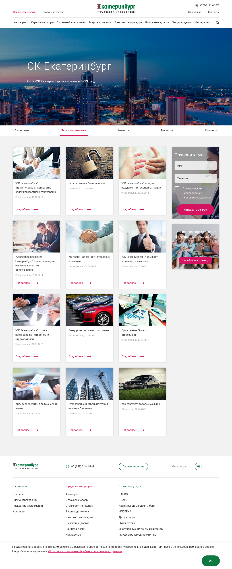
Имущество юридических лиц (137, 534)
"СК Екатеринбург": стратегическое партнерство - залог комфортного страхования (36, 188)
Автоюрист (21, 22)
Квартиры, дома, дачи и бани (137, 505)
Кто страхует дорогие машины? (141, 404)
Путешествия (127, 523)
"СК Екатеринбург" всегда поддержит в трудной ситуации (141, 185)
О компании (194, 12)
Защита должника (99, 22)
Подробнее (22, 209)
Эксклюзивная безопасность (87, 183)
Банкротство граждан (128, 22)
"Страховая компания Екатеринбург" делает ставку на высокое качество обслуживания (35, 263)
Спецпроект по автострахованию (89, 330)
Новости (123, 130)
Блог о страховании (73, 130)
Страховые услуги (53, 12)
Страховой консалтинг (71, 22)
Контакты (213, 12)
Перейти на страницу (195, 260)
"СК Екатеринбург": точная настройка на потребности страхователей (32, 335)
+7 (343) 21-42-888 (209, 5)
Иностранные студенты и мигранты (141, 529)
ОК (211, 560)
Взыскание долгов (157, 22)
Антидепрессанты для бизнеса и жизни (36, 406)
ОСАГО (123, 500)
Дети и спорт (127, 517)
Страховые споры (42, 22)
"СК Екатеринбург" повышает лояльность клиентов (139, 259)
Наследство (202, 22)
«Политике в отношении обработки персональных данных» (85, 551)
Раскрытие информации (28, 505)
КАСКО (123, 494)
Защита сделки (182, 22)
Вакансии (167, 130)
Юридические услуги (24, 12)
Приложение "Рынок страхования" (134, 332)
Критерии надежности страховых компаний (89, 259)
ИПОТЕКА (125, 511)
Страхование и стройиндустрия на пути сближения (88, 406)
